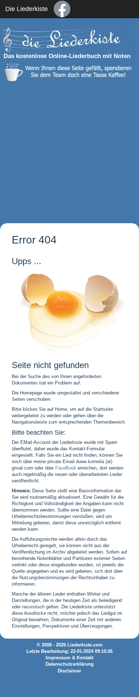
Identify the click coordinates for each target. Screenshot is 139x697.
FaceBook (65, 468)
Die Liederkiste (26, 8)
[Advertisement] (69, 150)
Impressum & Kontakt (69, 657)
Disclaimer (69, 671)
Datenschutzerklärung (70, 664)
